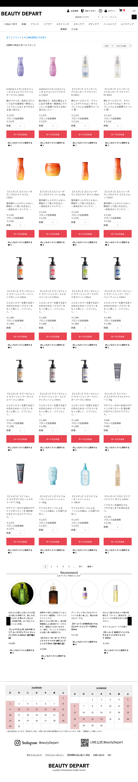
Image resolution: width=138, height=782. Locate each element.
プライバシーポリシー (54, 755)
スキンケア (78, 24)
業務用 (63, 29)
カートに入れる (20, 134)
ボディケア (94, 24)
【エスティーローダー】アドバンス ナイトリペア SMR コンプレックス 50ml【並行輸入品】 (21, 640)
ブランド (34, 24)
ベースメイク (110, 24)
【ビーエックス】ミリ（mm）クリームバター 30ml (116, 642)
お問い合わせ (98, 755)
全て (8, 37)
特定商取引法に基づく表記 (78, 755)
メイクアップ (127, 24)
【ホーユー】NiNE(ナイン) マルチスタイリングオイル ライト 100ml (84, 635)
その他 (74, 29)
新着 (24, 24)
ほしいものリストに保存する (20, 144)
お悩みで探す (10, 24)
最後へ (90, 566)
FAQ (109, 755)
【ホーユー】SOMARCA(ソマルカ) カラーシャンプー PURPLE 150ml (53, 626)
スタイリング (62, 24)
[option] (22, 621)
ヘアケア (47, 24)
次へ (81, 566)
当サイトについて (34, 755)
